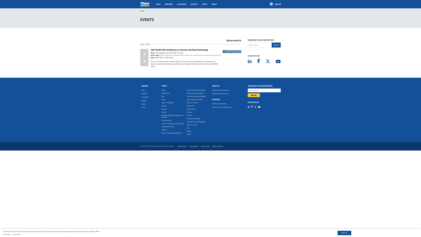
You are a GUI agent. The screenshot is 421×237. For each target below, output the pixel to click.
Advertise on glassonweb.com (222, 107)
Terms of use (205, 146)
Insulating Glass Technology (196, 90)
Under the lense (192, 125)
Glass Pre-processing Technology (173, 124)
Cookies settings (217, 146)
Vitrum (189, 134)
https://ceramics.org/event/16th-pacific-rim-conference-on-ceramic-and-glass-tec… (191, 55)
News (158, 4)
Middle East (191, 106)
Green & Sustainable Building (172, 133)
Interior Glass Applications (195, 93)
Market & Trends (192, 103)
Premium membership (219, 104)
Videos (189, 131)
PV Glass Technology (194, 118)
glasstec (164, 130)
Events (164, 112)
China (163, 100)
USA (188, 128)
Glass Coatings (166, 120)
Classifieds (181, 4)
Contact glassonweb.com (220, 94)
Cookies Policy (7, 234)
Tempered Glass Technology (196, 122)
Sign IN (278, 4)
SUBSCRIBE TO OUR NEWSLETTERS (261, 40)
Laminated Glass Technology (196, 96)
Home (142, 11)
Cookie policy (181, 146)
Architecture (166, 93)
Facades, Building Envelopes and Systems (173, 116)
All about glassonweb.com (221, 90)
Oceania (189, 112)
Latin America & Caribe (194, 100)
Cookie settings (16, 234)
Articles (194, 4)
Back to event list (234, 40)
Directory (169, 4)
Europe (164, 109)
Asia (163, 96)
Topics (204, 4)
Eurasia (164, 106)
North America (191, 109)
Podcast (189, 115)
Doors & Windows (168, 103)
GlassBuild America (168, 127)
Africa (163, 90)
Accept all (344, 233)
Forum (214, 4)
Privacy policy (193, 146)
